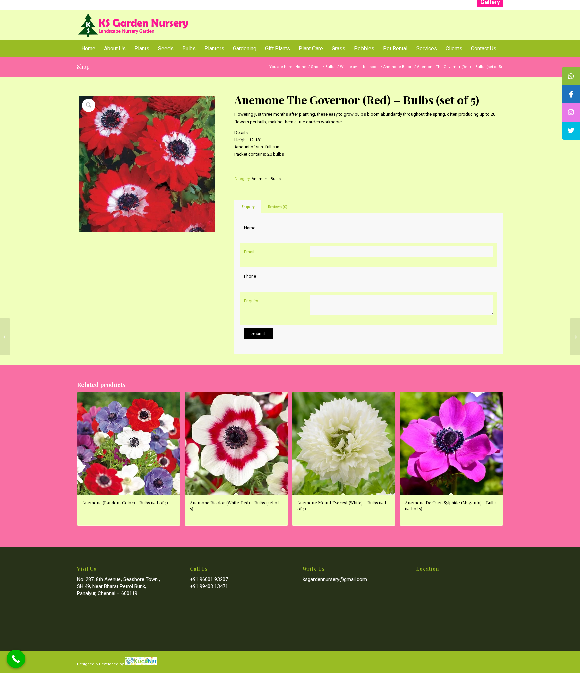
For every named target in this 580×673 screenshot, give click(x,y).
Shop (83, 66)
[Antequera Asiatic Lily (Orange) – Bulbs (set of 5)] (575, 336)
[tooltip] (571, 76)
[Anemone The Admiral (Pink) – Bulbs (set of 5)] (5, 336)
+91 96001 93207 (209, 579)
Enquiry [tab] (247, 207)
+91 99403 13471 (209, 586)
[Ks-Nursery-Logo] (133, 25)
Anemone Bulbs (266, 179)
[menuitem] (88, 48)
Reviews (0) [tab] (277, 207)
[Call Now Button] (16, 659)
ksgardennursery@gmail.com (335, 579)
